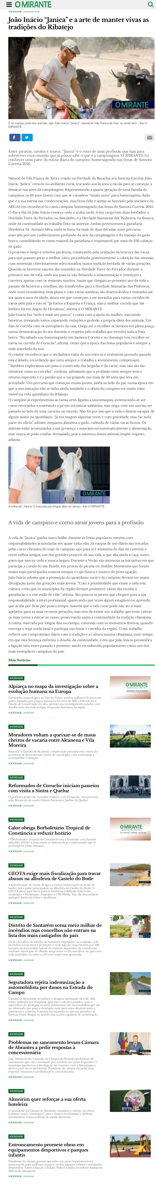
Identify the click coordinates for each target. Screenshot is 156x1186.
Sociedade (15, 11)
